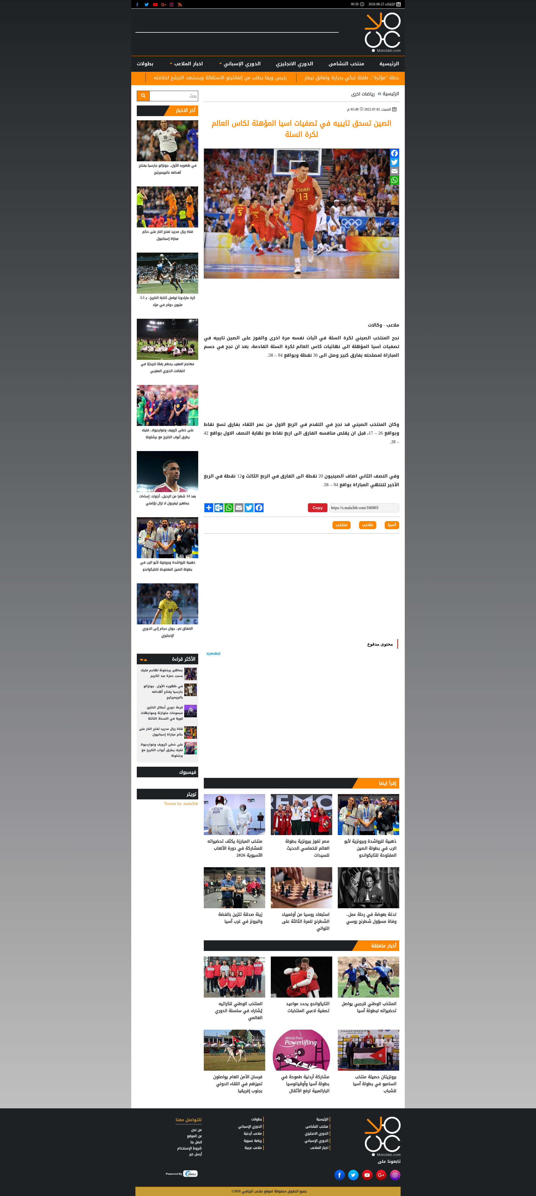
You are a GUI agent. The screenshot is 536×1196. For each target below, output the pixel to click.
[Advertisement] (301, 378)
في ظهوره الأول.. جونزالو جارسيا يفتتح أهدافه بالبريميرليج (168, 169)
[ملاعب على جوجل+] (164, 4)
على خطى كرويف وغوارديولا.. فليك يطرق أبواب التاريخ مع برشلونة (167, 433)
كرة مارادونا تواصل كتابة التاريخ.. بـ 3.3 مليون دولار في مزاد (167, 301)
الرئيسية (389, 63)
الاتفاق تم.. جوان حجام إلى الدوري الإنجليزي (167, 632)
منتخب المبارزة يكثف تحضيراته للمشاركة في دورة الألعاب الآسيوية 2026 (234, 848)
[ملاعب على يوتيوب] (155, 4)
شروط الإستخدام (189, 1148)
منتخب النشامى (346, 63)
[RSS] (180, 4)
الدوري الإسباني (241, 63)
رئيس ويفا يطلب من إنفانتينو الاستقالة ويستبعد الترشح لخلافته (299, 77)
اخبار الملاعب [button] (188, 63)
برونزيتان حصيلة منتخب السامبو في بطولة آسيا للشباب (374, 1083)
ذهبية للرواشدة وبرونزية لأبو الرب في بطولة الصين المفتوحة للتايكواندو (370, 848)
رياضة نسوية (253, 1140)
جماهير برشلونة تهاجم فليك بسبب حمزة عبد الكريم (162, 673)
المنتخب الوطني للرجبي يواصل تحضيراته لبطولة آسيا (369, 1007)
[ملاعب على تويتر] (147, 4)
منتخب (342, 525)
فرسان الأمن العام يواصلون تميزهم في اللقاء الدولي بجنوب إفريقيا (237, 1083)
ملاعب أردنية (253, 1133)
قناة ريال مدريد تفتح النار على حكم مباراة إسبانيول (167, 235)
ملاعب (367, 525)
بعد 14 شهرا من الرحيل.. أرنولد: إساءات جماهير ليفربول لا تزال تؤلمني (167, 499)
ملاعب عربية (253, 1147)
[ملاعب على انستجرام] (172, 4)
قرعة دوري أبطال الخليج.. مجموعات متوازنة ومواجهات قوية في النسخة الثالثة (162, 713)
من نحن (196, 1129)
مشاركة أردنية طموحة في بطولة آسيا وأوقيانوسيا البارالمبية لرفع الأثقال (305, 1083)
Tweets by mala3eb (181, 803)
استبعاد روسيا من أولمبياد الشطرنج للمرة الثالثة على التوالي (305, 921)
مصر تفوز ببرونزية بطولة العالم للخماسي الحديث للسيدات (156, 77)
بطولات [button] (145, 63)
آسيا (392, 525)
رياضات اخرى (363, 94)
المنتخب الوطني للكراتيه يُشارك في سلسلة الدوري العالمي (238, 1010)
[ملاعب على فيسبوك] (138, 4)
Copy (318, 507)
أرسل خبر (195, 1154)
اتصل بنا (196, 1142)
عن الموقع (194, 1136)
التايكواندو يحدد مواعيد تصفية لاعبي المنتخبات (307, 1007)
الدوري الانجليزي (294, 63)
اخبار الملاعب (319, 1147)
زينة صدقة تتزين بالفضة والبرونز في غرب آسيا (240, 918)
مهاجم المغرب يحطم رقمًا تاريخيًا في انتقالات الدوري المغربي (167, 367)
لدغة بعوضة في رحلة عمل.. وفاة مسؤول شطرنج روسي (371, 918)
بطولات (256, 1119)
